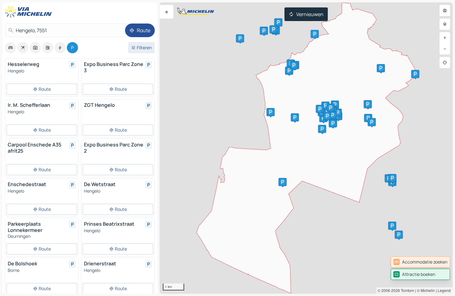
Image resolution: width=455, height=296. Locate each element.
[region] (306, 148)
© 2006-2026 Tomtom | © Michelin (406, 290)
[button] (315, 34)
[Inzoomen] (445, 37)
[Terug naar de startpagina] (29, 12)
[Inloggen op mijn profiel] (445, 10)
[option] (10, 47)
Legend (444, 290)
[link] (420, 262)
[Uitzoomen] (445, 48)
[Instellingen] (445, 24)
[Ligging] (445, 62)
